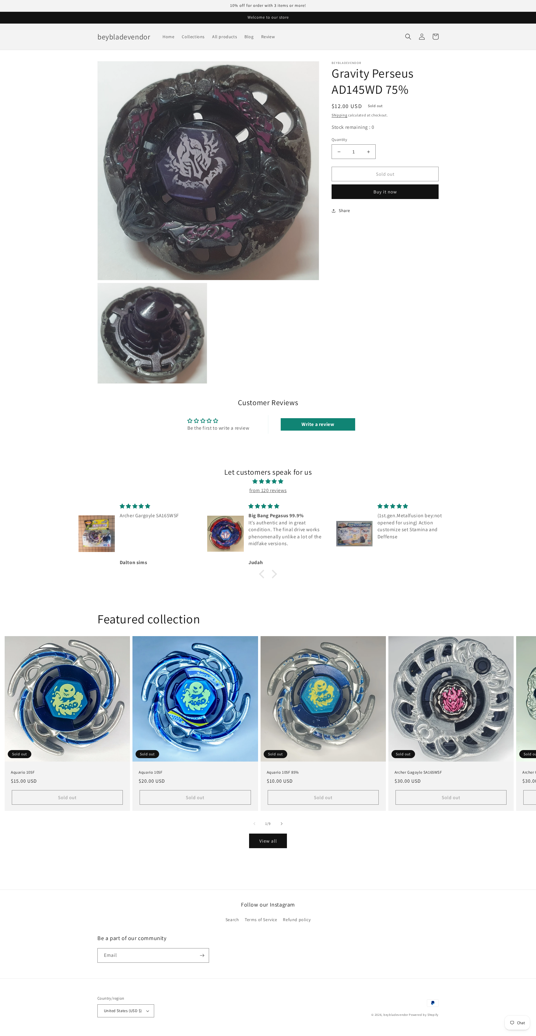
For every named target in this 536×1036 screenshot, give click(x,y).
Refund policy (296, 919)
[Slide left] (254, 823)
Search (232, 919)
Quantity (339, 139)
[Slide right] (281, 823)
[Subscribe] (202, 955)
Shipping (339, 115)
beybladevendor (395, 1015)
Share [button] (344, 210)
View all (268, 841)
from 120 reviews (268, 490)
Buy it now (385, 192)
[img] (268, 481)
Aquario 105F (22, 772)
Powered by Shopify (424, 1015)
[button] (408, 36)
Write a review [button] (318, 424)
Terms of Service (261, 919)
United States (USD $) (123, 1010)
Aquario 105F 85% (283, 772)
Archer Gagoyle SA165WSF (418, 772)
